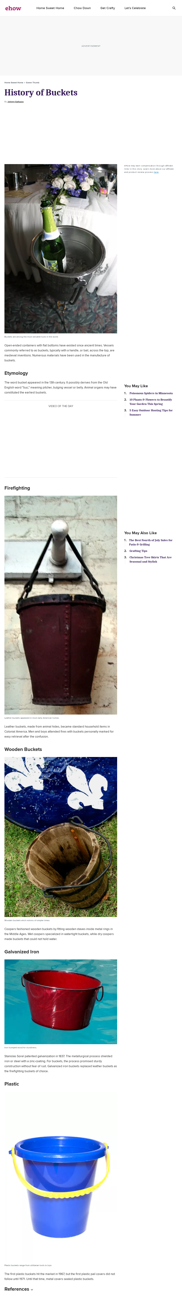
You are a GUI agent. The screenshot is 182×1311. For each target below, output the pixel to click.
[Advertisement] (91, 134)
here (156, 172)
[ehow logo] (13, 8)
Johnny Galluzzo (15, 101)
